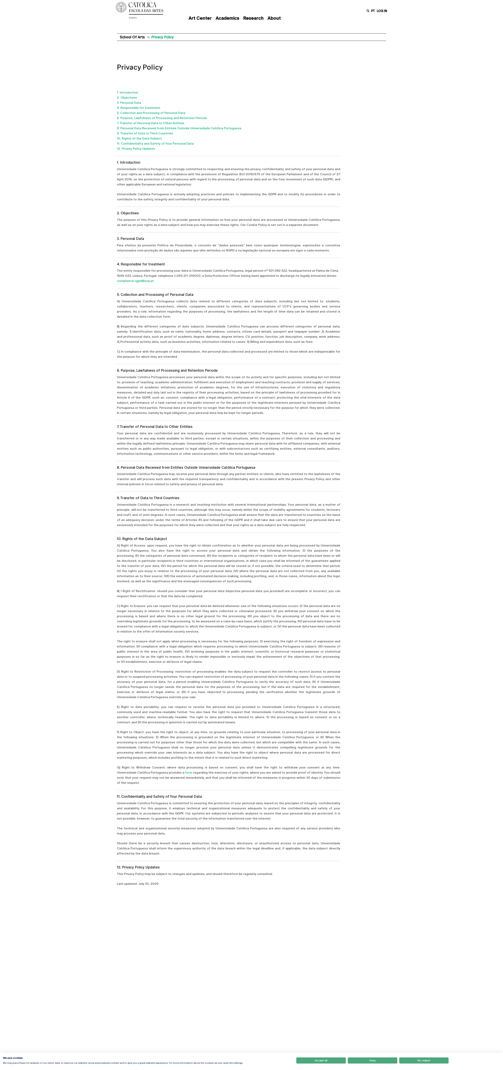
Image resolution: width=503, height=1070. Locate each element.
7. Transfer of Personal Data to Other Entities (150, 123)
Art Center (200, 18)
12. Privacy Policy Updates (136, 148)
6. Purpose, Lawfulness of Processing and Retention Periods (162, 118)
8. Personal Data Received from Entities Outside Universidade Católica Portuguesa (179, 128)
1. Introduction (127, 92)
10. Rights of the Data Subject (139, 138)
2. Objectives (127, 97)
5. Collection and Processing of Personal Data (151, 113)
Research (253, 18)
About (274, 18)
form (188, 772)
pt (373, 11)
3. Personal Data (129, 103)
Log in (382, 11)
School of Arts (132, 37)
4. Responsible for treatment (138, 108)
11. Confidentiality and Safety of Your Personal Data (155, 143)
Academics (227, 18)
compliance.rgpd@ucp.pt (135, 281)
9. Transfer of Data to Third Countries (145, 133)
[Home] (148, 10)
